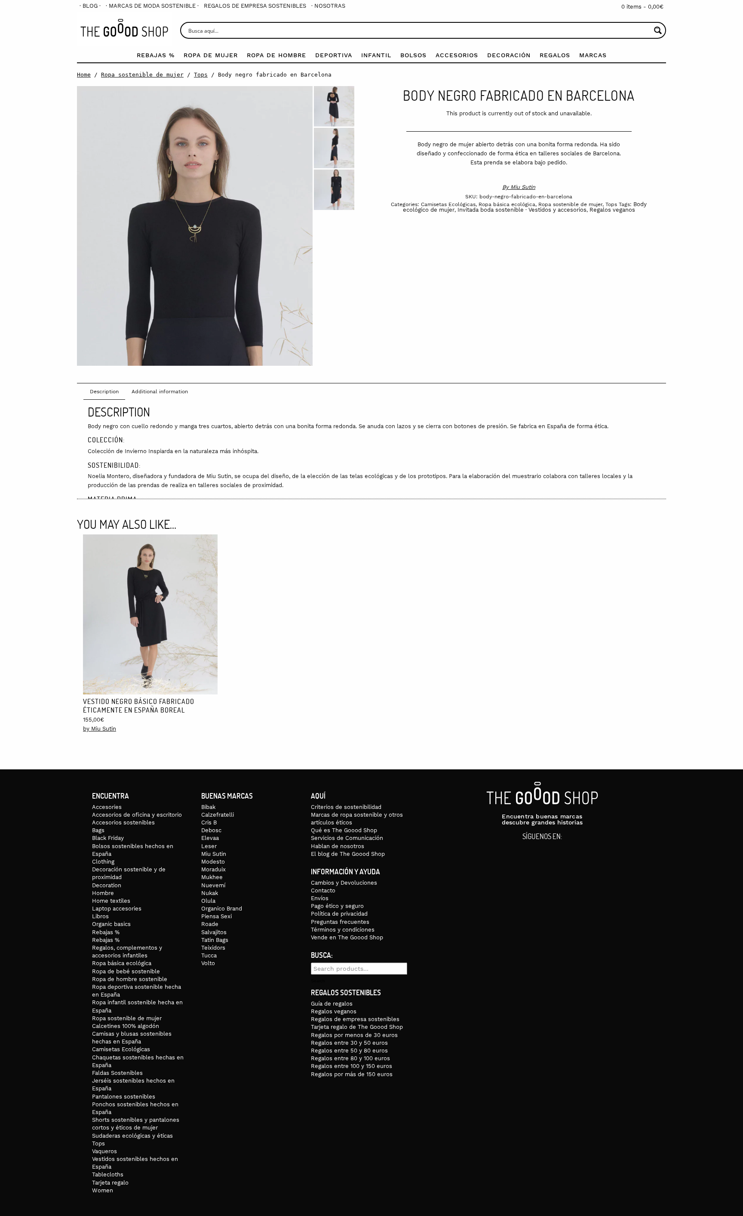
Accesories (107, 807)
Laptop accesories (116, 908)
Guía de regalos (332, 1003)
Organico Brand (221, 908)
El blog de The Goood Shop (348, 854)
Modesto (213, 861)
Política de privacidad (339, 913)
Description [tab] (104, 392)
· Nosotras (328, 6)
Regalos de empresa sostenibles (255, 6)
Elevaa (210, 838)
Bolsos (413, 55)
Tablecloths (107, 1174)
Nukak (209, 893)
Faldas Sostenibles (117, 1073)
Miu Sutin (522, 187)
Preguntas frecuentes (340, 922)
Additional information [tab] (160, 392)
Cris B (209, 822)
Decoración (509, 55)
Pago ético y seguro (337, 906)
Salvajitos (214, 932)
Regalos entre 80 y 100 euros (350, 1058)
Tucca (209, 955)
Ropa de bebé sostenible (126, 971)
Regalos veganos (612, 210)
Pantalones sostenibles (123, 1096)
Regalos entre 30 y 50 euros (349, 1043)
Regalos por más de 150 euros (352, 1074)
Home (84, 74)
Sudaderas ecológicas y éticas (132, 1136)
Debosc (211, 830)
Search (318, 981)
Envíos (320, 898)
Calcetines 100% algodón (125, 1026)
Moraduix (213, 869)
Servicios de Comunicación (347, 838)
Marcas (593, 55)
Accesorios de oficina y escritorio (137, 815)
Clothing (103, 861)
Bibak (208, 807)
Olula (208, 901)
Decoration (106, 885)
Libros (100, 916)
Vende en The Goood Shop (347, 937)
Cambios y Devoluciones (344, 883)
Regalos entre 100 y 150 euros (351, 1066)
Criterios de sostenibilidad (346, 807)
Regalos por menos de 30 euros (354, 1035)
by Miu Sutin (99, 728)
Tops (201, 74)
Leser (209, 846)
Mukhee (212, 877)
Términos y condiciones (343, 929)
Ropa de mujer (211, 55)
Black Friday (108, 838)
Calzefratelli (217, 815)
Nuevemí (213, 885)
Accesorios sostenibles (123, 822)
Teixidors (213, 947)
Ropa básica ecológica (507, 204)
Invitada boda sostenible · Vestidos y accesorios (521, 210)
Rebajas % (156, 55)
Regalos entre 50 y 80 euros (349, 1050)
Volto (208, 963)
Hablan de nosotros (337, 846)
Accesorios (457, 55)
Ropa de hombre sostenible (129, 979)
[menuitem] (90, 6)
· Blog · (90, 6)
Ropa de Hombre (276, 55)
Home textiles (111, 901)
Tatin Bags (214, 940)
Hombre (103, 893)
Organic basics (111, 924)
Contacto (323, 890)
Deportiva (333, 55)
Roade (209, 924)
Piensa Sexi (216, 916)
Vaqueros (104, 1151)
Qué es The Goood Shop (344, 830)
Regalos (555, 55)
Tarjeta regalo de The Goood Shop (357, 1027)
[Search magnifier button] (658, 30)
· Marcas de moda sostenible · (152, 6)
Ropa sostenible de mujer (142, 74)
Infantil (376, 55)
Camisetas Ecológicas (448, 204)
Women (102, 1190)
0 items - (642, 6)
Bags (98, 830)
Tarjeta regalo (110, 1182)
